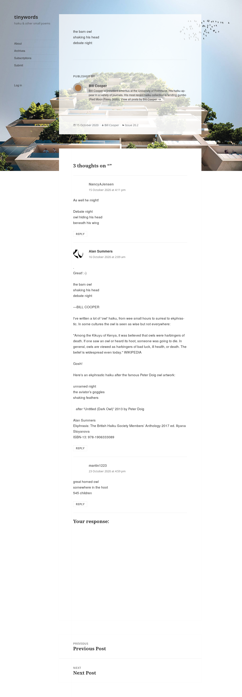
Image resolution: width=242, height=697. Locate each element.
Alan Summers (101, 251)
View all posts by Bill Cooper (139, 99)
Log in (18, 85)
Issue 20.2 (131, 125)
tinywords (26, 17)
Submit (18, 65)
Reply (80, 234)
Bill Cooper (112, 125)
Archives (19, 51)
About (18, 43)
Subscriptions (22, 58)
